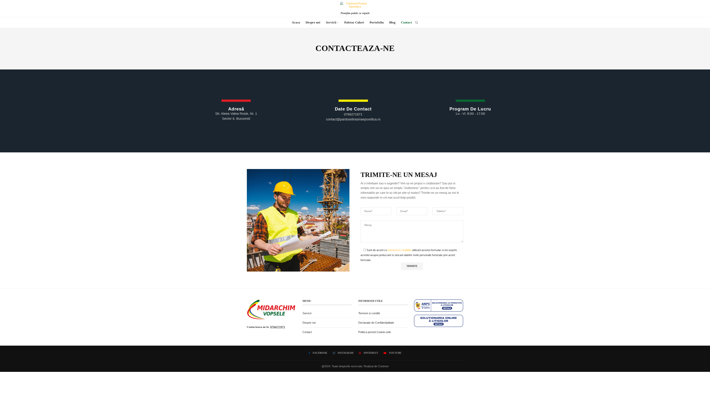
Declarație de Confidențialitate (376, 322)
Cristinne (383, 366)
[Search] (416, 22)
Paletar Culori (354, 22)
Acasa (296, 22)
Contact (406, 22)
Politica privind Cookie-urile (374, 332)
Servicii (331, 22)
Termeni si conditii (369, 313)
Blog (392, 22)
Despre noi (313, 22)
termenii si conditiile (399, 250)
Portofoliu (377, 22)
